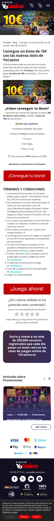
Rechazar (24, 517)
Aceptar (36, 517)
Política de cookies (10, 512)
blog (25, 250)
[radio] (16, 314)
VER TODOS (41, 427)
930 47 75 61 (18, 472)
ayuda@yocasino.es (35, 472)
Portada (7, 42)
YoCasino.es (16, 259)
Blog (15, 42)
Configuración (10, 517)
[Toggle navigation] (48, 5)
